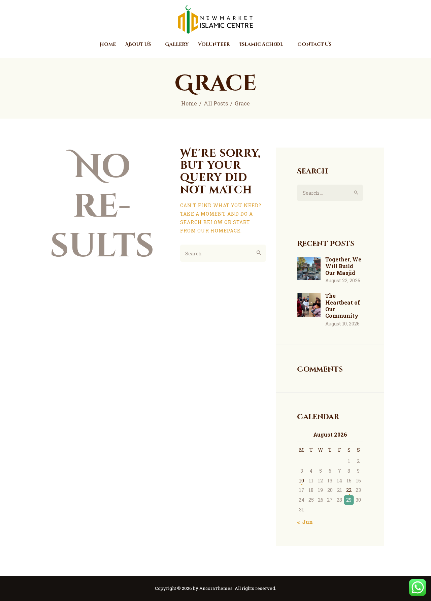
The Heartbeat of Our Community (342, 305)
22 (349, 490)
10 (301, 480)
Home (189, 103)
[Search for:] (330, 193)
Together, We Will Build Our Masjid (343, 266)
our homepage (218, 230)
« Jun (305, 521)
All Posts (216, 103)
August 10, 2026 (342, 323)
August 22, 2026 (342, 280)
